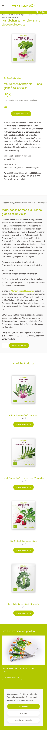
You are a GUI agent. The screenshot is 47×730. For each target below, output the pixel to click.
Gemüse (17, 78)
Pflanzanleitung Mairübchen (22, 291)
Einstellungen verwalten (23, 720)
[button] (3, 5)
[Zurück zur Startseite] (23, 5)
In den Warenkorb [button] (23, 424)
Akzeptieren (23, 706)
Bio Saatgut (8, 78)
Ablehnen (23, 713)
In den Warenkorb (21, 114)
